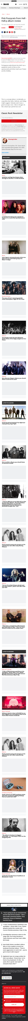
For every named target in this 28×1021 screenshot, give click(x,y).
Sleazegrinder (19, 26)
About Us (4, 983)
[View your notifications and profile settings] (15, 4)
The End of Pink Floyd (14, 8)
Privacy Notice (20, 126)
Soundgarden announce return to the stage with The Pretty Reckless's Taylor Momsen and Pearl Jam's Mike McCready (14, 937)
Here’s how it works (14, 37)
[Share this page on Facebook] (2, 32)
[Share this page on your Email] (14, 32)
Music (3, 14)
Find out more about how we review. (17, 62)
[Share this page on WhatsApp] (7, 32)
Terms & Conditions (12, 1010)
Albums (8, 14)
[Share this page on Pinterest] (9, 32)
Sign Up (14, 1004)
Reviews (11, 27)
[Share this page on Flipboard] (12, 32)
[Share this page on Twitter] (5, 32)
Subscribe (20, 4)
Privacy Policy (19, 1009)
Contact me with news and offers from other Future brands (14, 1000)
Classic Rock (18, 28)
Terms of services (18, 125)
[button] (2, 4)
